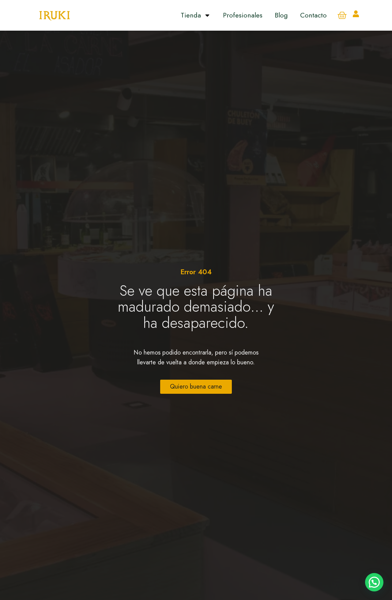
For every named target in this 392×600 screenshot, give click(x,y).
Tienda (191, 15)
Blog (281, 15)
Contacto (313, 15)
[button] (374, 582)
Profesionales (242, 15)
